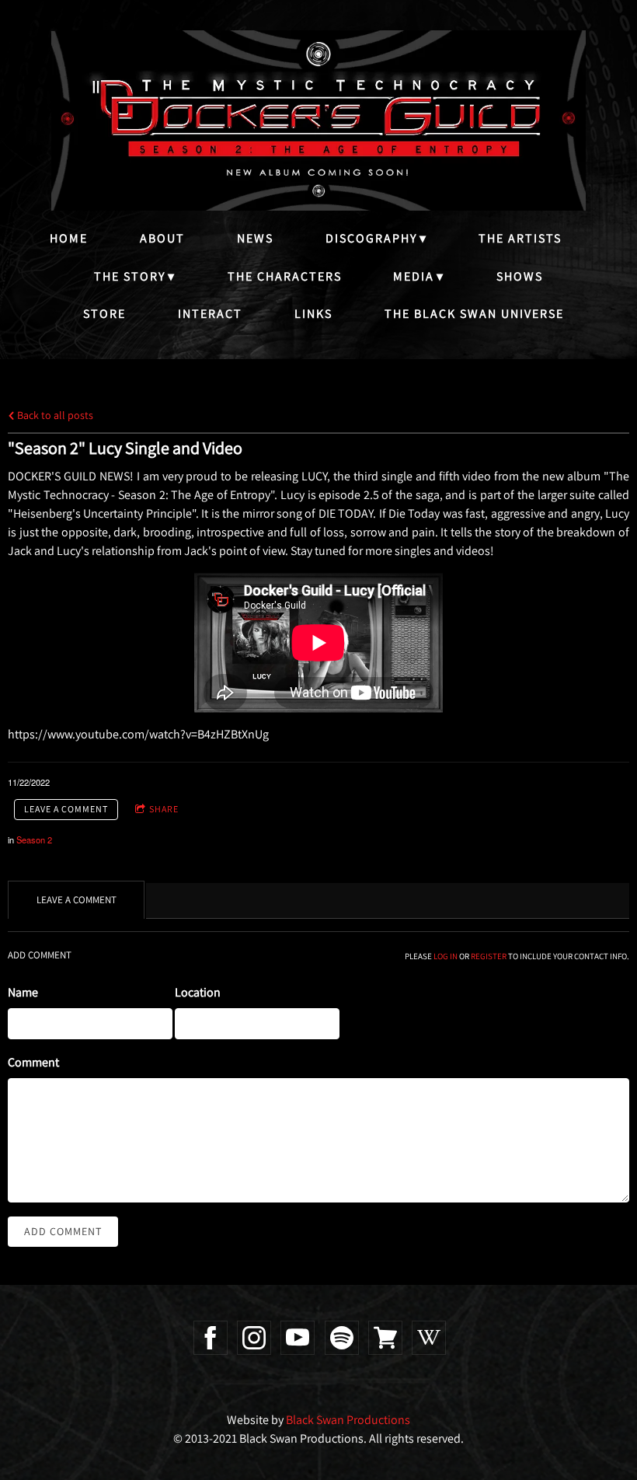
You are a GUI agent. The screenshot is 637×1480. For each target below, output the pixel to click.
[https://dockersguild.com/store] (385, 1338)
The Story (129, 276)
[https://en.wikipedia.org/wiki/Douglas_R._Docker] (429, 1338)
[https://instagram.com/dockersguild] (254, 1338)
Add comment (63, 1231)
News (255, 238)
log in (445, 956)
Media (413, 276)
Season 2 (34, 839)
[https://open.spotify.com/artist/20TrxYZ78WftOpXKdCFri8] (342, 1338)
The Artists (520, 238)
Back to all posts (54, 414)
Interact (210, 313)
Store (104, 313)
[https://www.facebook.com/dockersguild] (210, 1338)
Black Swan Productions (348, 1420)
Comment (33, 1062)
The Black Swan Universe (474, 313)
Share (164, 809)
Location (198, 992)
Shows (519, 276)
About (162, 238)
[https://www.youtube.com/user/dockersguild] (297, 1338)
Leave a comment (66, 809)
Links (313, 313)
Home (69, 238)
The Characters (285, 276)
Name (23, 992)
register (488, 956)
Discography (371, 238)
